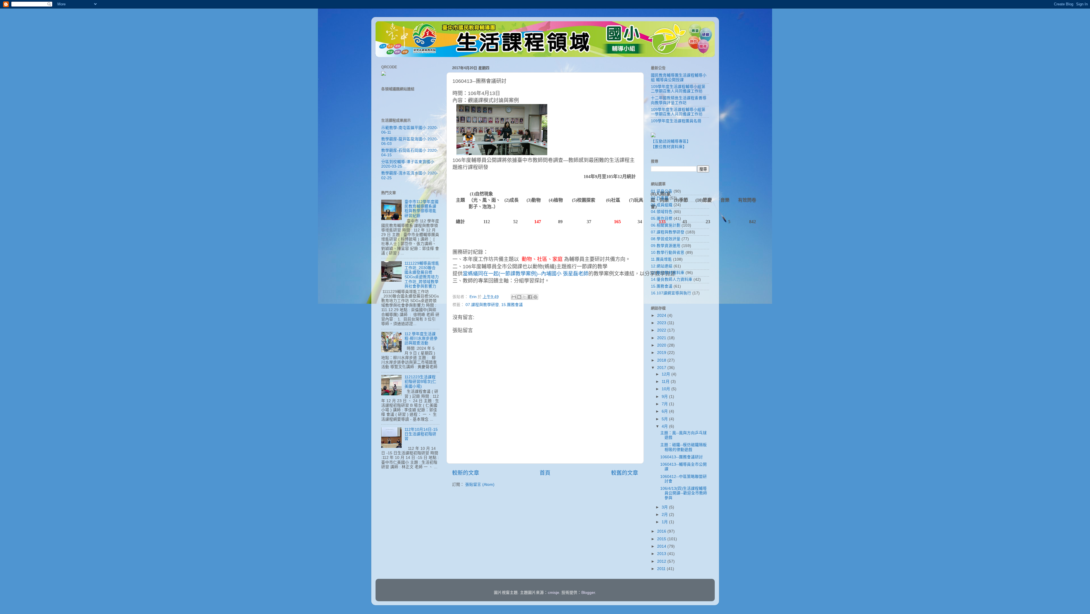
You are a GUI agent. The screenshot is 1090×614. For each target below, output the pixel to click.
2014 (662, 546)
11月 (666, 381)
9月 (665, 396)
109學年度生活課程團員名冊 (676, 121)
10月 (666, 389)
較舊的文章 (624, 473)
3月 (665, 507)
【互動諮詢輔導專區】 (671, 141)
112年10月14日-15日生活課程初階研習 (421, 434)
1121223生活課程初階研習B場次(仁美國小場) (420, 381)
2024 (662, 315)
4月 (665, 426)
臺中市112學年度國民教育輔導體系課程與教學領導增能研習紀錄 (421, 209)
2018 (662, 360)
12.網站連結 (661, 266)
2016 (662, 531)
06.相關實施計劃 (665, 225)
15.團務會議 (512, 305)
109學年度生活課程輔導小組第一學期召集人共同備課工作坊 (678, 111)
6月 (665, 411)
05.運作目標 (661, 218)
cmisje (553, 592)
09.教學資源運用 (665, 246)
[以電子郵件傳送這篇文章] (514, 297)
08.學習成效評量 (665, 239)
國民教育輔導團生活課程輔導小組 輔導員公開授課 (679, 77)
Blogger (588, 592)
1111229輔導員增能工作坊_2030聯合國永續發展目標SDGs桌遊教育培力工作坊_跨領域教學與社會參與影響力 (421, 274)
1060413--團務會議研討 (681, 457)
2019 (662, 353)
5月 (665, 419)
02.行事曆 (659, 198)
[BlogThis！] (519, 297)
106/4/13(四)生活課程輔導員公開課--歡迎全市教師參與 (683, 493)
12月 (666, 374)
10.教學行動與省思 (667, 252)
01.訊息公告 (661, 191)
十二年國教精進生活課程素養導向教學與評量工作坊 (679, 100)
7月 (665, 404)
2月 (665, 514)
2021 (662, 338)
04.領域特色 (661, 212)
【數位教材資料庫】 (669, 147)
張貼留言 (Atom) (479, 484)
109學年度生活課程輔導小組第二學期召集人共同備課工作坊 (678, 89)
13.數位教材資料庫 (667, 273)
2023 (662, 323)
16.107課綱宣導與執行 (671, 293)
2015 (662, 539)
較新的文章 (465, 473)
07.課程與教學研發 (482, 305)
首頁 (545, 473)
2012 (662, 561)
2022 (662, 330)
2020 (662, 345)
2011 (662, 569)
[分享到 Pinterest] (535, 297)
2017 (662, 368)
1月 (665, 522)
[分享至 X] (524, 297)
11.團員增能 (661, 259)
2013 (662, 554)
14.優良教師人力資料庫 (671, 279)
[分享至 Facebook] (530, 297)
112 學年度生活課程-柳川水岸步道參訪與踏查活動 (421, 338)
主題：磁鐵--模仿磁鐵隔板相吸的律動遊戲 (683, 447)
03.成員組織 (661, 205)
